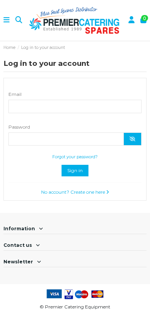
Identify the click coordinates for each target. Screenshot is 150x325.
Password (19, 127)
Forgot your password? (75, 156)
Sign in (75, 170)
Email (15, 94)
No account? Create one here (73, 192)
